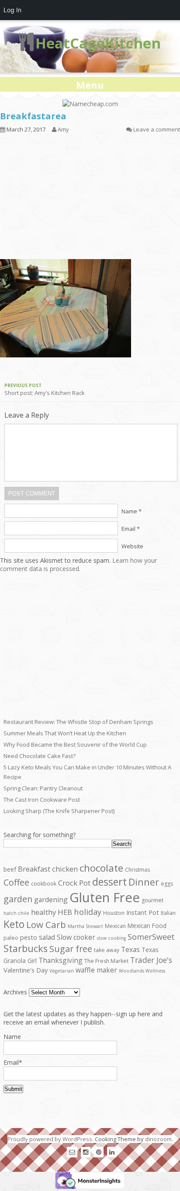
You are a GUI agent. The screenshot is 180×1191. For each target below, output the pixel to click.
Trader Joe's (151, 960)
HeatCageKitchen (98, 43)
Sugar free (70, 949)
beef (9, 869)
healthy (43, 912)
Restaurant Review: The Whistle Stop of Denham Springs (78, 722)
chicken (65, 869)
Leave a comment (156, 129)
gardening (51, 899)
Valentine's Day (25, 970)
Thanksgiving (60, 960)
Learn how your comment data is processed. (78, 564)
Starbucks (25, 948)
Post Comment (31, 493)
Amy (63, 129)
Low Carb (46, 924)
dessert (109, 882)
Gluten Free (104, 897)
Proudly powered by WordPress (49, 1139)
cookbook (43, 883)
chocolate (101, 868)
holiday (87, 911)
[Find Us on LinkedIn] (112, 1152)
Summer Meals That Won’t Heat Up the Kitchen (64, 733)
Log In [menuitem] (12, 10)
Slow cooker (76, 937)
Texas (130, 949)
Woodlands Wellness (142, 971)
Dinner (143, 882)
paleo (10, 938)
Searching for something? (39, 835)
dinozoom (158, 1139)
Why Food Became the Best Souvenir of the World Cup (75, 744)
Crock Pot (74, 883)
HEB (65, 912)
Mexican (115, 926)
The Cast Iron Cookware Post (41, 799)
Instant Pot (142, 912)
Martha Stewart (85, 926)
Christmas (137, 869)
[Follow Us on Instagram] (85, 1152)
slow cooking (111, 938)
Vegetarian (61, 971)
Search (122, 844)
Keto (13, 924)
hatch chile (16, 913)
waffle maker (96, 970)
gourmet (152, 900)
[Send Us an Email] (72, 1152)
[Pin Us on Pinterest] (99, 1152)
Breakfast (34, 869)
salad (47, 937)
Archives (15, 992)
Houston (114, 913)
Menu (90, 84)
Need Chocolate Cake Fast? (39, 756)
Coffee (16, 882)
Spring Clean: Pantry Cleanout (43, 788)
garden (17, 899)
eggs (167, 883)
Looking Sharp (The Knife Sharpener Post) (58, 811)
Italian (168, 913)
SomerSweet (151, 936)
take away (106, 950)
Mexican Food (147, 925)
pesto (28, 937)
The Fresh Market (106, 961)
